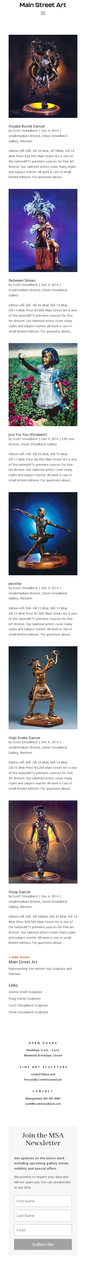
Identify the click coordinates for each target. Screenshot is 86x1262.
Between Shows (22, 280)
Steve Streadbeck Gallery (39, 444)
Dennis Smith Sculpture (25, 992)
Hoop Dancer (20, 891)
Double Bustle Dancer (27, 126)
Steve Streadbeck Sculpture (28, 1012)
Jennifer (15, 583)
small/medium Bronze (24, 136)
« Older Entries (19, 957)
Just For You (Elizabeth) (28, 434)
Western (26, 141)
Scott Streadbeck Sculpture (28, 1005)
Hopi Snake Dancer (24, 737)
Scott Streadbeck (25, 130)
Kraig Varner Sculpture (25, 998)
